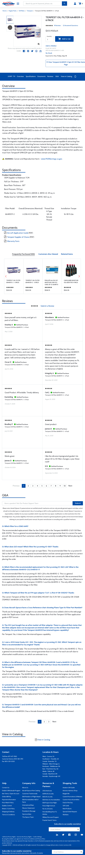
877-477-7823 (12, 756)
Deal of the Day (68, 803)
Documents (41, 76)
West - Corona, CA (48, 756)
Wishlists (66, 815)
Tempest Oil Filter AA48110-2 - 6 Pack (13, 281)
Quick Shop (14, 291)
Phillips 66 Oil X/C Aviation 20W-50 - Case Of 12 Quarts (51, 282)
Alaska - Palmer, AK (48, 771)
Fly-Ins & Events (47, 809)
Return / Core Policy (8, 809)
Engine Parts (13, 11)
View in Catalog (66, 76)
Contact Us (5, 788)
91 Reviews (57, 25)
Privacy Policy (41, 839)
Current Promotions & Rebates (72, 797)
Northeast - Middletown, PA (51, 766)
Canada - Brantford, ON (49, 774)
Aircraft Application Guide (17, 233)
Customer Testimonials (29, 794)
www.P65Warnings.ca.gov (51, 159)
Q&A (57, 76)
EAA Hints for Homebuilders (51, 800)
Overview (20, 76)
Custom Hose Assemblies (71, 800)
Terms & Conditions (8, 815)
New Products (67, 809)
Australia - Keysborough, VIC (51, 776)
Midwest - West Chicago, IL (51, 764)
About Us (25, 788)
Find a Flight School (48, 806)
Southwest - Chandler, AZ (50, 759)
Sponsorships (26, 814)
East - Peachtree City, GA (50, 769)
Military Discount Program (50, 817)
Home (5, 11)
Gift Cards (66, 806)
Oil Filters (22, 11)
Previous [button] (6, 276)
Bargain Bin (66, 794)
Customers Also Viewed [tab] (48, 254)
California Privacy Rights (9, 836)
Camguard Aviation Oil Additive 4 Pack (71, 281)
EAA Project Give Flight (49, 803)
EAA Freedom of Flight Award (31, 797)
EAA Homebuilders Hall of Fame (30, 801)
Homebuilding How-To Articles (49, 813)
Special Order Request (70, 812)
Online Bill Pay (6, 797)
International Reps (28, 805)
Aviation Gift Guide (69, 788)
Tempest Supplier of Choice (18, 237)
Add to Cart (66, 39)
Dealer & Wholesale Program (11, 791)
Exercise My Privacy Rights (24, 836)
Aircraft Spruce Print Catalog (31, 791)
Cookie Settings (37, 836)
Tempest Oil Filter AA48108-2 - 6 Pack (32, 281)
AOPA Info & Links (48, 794)
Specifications (31, 76)
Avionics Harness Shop (70, 791)
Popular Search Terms (49, 820)
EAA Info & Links (47, 797)
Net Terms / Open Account (10, 794)
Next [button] (79, 276)
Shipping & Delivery (8, 812)
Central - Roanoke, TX (49, 761)
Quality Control (7, 806)
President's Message (28, 811)
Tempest (30, 11)
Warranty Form (13, 241)
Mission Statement (28, 808)
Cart (82, 4)
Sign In (75, 3)
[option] (28, 31)
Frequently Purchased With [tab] (23, 254)
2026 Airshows (47, 791)
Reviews (50, 76)
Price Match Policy (8, 803)
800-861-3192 (18, 759)
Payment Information (9, 800)
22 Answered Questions (70, 25)
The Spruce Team (28, 817)
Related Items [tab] (67, 254)
